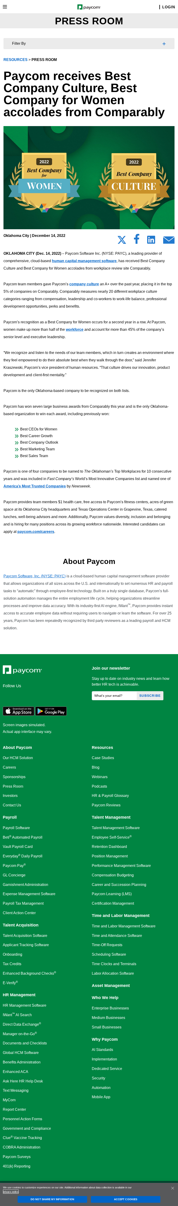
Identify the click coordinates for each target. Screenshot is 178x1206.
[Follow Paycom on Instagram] (41, 696)
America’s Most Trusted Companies (34, 486)
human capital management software (84, 261)
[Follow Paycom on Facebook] (30, 696)
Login (168, 7)
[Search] (156, 7)
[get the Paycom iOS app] (18, 714)
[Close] (173, 1188)
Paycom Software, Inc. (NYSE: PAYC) (34, 576)
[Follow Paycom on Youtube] (52, 696)
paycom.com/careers (35, 532)
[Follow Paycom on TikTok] (63, 696)
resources (15, 60)
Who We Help (105, 997)
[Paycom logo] (89, 6)
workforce (74, 329)
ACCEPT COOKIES (125, 1199)
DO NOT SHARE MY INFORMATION (52, 1199)
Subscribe (150, 695)
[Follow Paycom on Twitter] (19, 696)
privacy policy (11, 1191)
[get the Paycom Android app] (51, 714)
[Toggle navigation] (5, 7)
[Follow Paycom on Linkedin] (8, 696)
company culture (84, 284)
